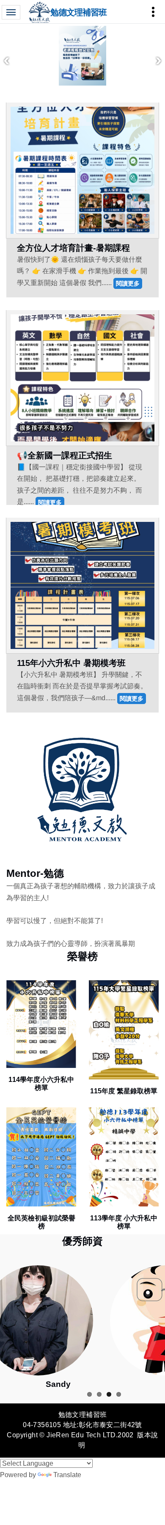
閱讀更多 (128, 283)
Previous (6, 61)
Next (158, 61)
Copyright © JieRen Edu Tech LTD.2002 (70, 1435)
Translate (67, 1474)
